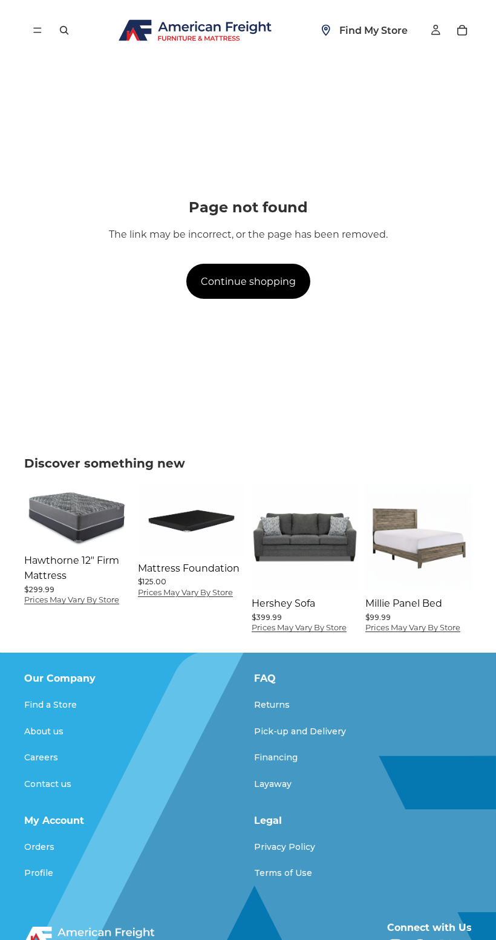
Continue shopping (248, 281)
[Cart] (462, 30)
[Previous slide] (151, 519)
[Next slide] (231, 519)
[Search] (64, 30)
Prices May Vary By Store (71, 599)
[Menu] (37, 30)
